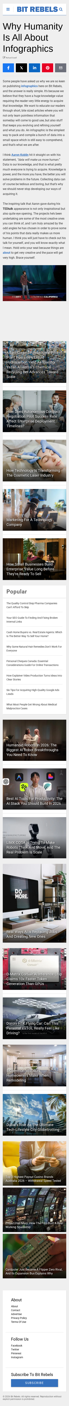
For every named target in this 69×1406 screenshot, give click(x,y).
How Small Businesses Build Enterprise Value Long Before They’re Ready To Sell (30, 569)
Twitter (15, 1349)
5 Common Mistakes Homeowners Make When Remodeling (27, 1075)
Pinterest (16, 1353)
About (14, 1306)
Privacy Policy (19, 1318)
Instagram (17, 1357)
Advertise (16, 1314)
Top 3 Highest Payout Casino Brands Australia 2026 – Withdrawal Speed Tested (33, 1179)
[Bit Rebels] (35, 12)
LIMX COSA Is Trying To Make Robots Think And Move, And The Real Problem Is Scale (33, 847)
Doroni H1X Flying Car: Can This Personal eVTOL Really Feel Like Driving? (32, 1028)
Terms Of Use (18, 1321)
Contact (15, 1310)
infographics (29, 86)
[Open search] (62, 7)
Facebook (16, 1345)
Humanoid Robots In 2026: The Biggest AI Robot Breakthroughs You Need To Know (32, 750)
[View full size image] (34, 283)
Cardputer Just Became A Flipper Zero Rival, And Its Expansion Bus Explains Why (34, 1271)
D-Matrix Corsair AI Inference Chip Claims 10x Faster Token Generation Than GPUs (34, 979)
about (6, 252)
